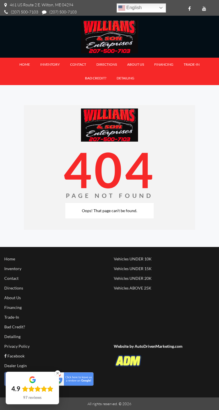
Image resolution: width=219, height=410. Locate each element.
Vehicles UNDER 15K (133, 268)
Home (9, 258)
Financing (13, 307)
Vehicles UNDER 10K (133, 258)
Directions (13, 288)
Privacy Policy (17, 346)
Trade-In (11, 317)
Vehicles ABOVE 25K (132, 288)
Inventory (12, 268)
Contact (11, 278)
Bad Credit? (14, 326)
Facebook (16, 355)
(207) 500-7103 (24, 11)
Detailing (12, 336)
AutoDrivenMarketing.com (158, 346)
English (133, 7)
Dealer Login (15, 365)
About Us (12, 297)
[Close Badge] (57, 373)
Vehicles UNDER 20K (133, 278)
